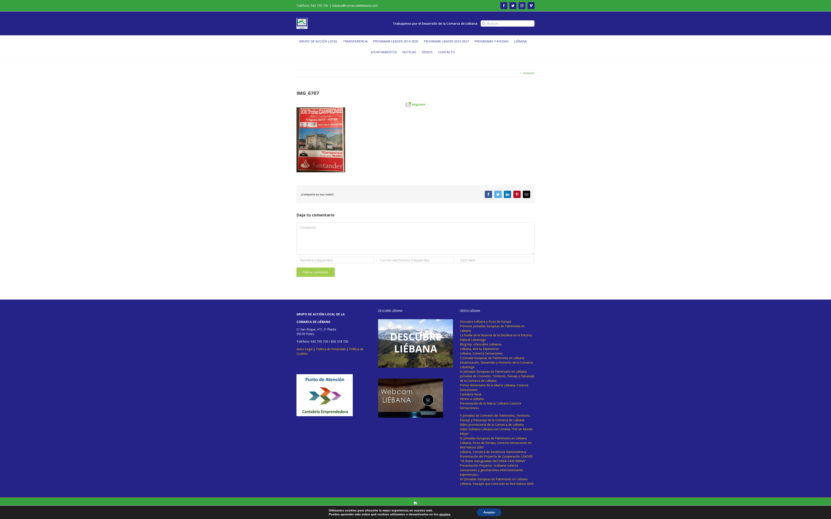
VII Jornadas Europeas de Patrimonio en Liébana (494, 479)
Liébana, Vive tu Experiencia (479, 349)
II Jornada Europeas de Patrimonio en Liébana (492, 358)
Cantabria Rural (470, 394)
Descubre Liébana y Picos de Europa (485, 321)
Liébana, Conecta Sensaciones (481, 353)
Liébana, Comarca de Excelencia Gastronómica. (493, 452)
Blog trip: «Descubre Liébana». (481, 344)
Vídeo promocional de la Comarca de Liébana (492, 424)
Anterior (529, 73)
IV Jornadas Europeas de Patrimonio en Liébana (493, 438)
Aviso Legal (304, 349)
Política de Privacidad (331, 349)
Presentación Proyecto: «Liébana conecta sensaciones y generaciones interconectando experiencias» (491, 470)
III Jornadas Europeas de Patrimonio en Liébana (493, 371)
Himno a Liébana (472, 399)
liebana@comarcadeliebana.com (355, 5)
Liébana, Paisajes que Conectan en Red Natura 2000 (497, 484)
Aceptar (489, 512)
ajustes (444, 514)
